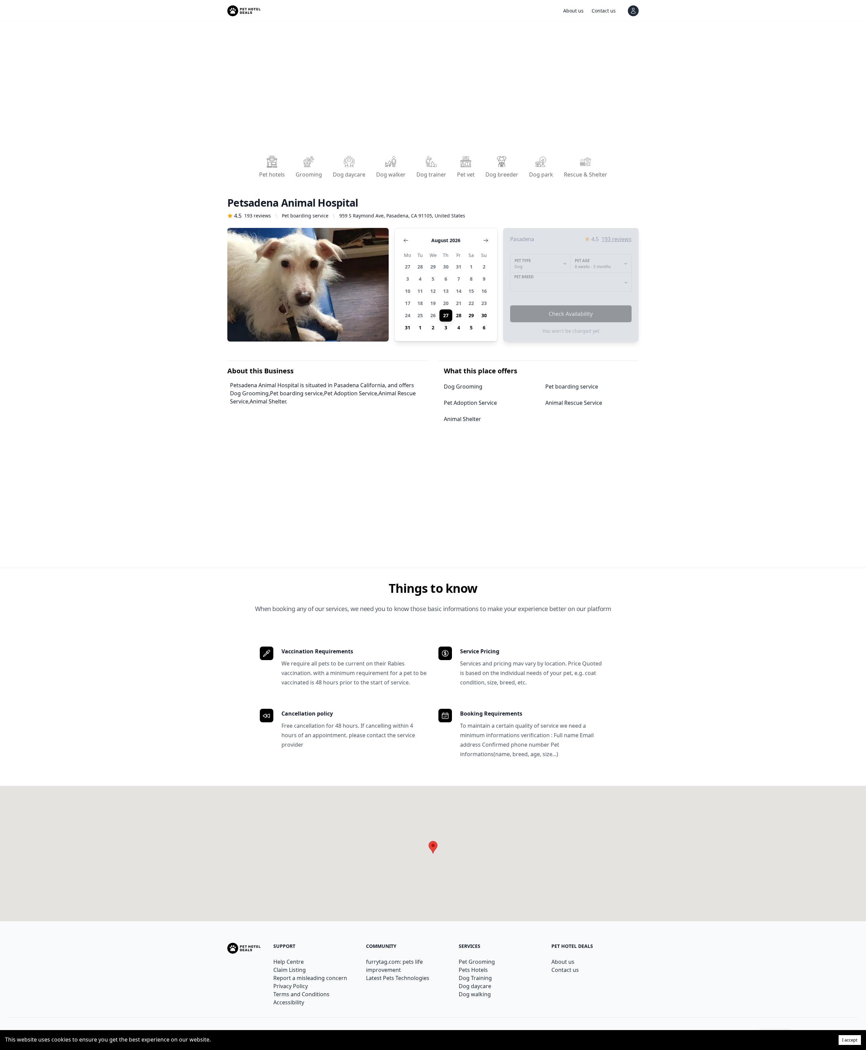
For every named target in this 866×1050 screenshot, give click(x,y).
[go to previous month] (406, 240)
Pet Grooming (477, 961)
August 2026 (445, 240)
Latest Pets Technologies (397, 978)
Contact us (565, 970)
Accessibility (288, 1002)
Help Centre (288, 961)
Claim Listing (289, 970)
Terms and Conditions (301, 994)
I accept (850, 1040)
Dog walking (475, 994)
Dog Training (475, 978)
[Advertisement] (430, 90)
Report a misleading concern (310, 978)
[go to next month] (486, 240)
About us (562, 961)
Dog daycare (475, 986)
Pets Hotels (473, 970)
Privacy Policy (290, 986)
